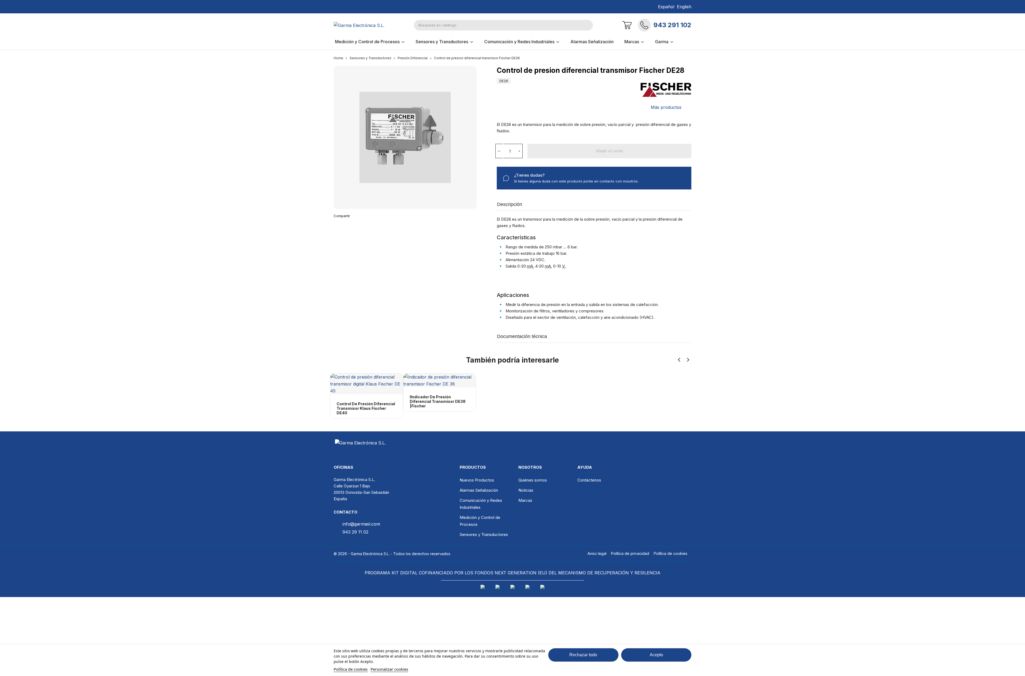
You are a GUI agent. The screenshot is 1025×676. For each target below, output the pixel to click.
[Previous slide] (679, 360)
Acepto (656, 655)
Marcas (525, 500)
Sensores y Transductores (484, 534)
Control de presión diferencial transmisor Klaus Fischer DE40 (366, 408)
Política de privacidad (630, 553)
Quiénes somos (532, 480)
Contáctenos (589, 480)
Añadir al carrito (609, 151)
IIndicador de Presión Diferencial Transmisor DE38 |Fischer (438, 401)
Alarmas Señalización (479, 490)
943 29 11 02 (355, 532)
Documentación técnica (522, 336)
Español (666, 6)
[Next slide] (687, 360)
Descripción (509, 204)
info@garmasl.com (361, 524)
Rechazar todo (583, 655)
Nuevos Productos (477, 480)
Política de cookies (351, 669)
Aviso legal (597, 553)
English (684, 6)
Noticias (525, 490)
